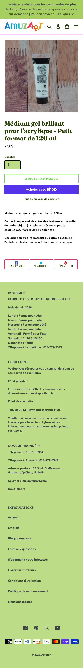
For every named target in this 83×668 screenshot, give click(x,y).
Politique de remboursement (28, 591)
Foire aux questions (22, 549)
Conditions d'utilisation (24, 581)
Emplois (13, 528)
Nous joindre (16, 489)
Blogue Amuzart (19, 538)
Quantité (9, 157)
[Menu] (76, 26)
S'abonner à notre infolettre (28, 560)
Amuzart (46, 654)
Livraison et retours (22, 570)
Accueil (13, 517)
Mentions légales (20, 602)
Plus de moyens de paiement (41, 199)
